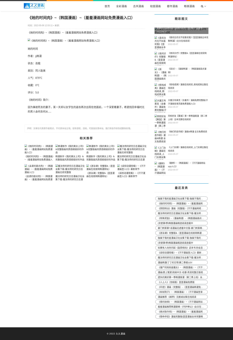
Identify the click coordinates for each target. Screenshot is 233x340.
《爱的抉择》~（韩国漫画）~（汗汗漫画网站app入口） (185, 301)
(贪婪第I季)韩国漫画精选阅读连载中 (175, 223)
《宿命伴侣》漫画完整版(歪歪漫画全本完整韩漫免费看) (185, 316)
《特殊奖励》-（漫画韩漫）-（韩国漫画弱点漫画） (183, 218)
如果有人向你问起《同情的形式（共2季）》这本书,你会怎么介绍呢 (187, 28)
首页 (107, 6)
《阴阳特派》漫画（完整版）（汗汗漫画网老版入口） (184, 208)
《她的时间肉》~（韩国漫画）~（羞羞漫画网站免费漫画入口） (189, 203)
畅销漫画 (189, 6)
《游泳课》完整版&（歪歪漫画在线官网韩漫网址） (183, 232)
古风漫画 (138, 6)
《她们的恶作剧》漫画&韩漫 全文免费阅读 (187, 131)
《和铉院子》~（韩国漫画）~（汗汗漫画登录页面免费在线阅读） (190, 291)
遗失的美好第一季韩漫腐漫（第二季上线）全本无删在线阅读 (188, 277)
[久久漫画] (34, 7)
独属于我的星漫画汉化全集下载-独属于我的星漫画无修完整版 (188, 198)
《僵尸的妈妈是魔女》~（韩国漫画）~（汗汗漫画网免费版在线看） (191, 267)
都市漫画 (172, 6)
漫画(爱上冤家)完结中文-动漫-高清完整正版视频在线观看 (186, 272)
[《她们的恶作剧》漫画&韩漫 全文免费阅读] (160, 141)
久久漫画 (120, 333)
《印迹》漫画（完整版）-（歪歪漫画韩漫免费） (181, 286)
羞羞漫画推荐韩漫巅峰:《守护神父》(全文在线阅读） (184, 306)
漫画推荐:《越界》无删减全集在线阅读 (177, 296)
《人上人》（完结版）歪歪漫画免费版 (176, 282)
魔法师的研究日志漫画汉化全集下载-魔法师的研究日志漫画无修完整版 (192, 213)
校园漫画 (155, 6)
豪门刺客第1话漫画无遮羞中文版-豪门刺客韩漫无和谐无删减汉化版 (191, 227)
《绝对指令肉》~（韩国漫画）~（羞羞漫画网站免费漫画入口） (189, 311)
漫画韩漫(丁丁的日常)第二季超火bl (175, 262)
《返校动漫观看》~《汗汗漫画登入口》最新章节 (182, 252)
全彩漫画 (121, 6)
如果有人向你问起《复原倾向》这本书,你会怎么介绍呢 (185, 247)
